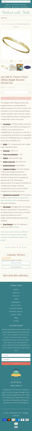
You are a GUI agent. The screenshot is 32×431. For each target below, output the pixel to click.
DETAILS (16, 227)
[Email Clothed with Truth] (20, 382)
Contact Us (16, 293)
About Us (16, 296)
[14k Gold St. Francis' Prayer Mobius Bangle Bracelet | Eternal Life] (16, 44)
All (6, 24)
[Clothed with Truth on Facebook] (12, 382)
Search (16, 289)
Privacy (16, 321)
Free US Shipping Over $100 (16, 5)
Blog (16, 318)
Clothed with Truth (15, 413)
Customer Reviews (16, 308)
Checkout (24, 7)
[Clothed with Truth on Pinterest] (15, 382)
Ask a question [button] (16, 267)
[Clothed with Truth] (16, 12)
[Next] (20, 61)
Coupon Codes (16, 315)
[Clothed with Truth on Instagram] (17, 382)
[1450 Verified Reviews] (16, 380)
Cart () (16, 7)
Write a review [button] (16, 263)
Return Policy (16, 305)
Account (7, 7)
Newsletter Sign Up (16, 311)
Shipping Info (16, 302)
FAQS (16, 299)
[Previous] (11, 61)
